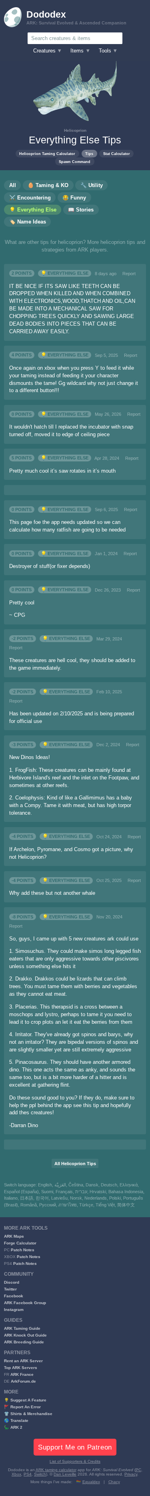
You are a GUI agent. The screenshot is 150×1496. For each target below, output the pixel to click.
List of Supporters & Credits (75, 1461)
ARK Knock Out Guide (25, 1335)
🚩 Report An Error (22, 1407)
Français (64, 1191)
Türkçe (86, 1204)
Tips (89, 153)
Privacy (130, 1474)
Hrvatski (98, 1191)
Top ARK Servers (20, 1367)
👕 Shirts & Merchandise (28, 1413)
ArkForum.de (23, 1381)
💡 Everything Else (64, 273)
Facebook (13, 1296)
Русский (47, 1204)
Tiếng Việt (105, 1204)
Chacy (114, 1482)
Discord (11, 1282)
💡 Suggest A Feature (25, 1400)
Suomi (47, 1191)
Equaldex (91, 1482)
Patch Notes (22, 1250)
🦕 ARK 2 (13, 1427)
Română (28, 1204)
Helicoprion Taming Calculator (47, 153)
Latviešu (59, 1198)
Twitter (10, 1289)
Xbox (16, 1474)
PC (138, 1470)
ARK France (22, 1374)
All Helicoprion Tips (75, 1163)
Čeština (75, 1184)
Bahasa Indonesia (125, 1191)
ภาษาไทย (67, 1204)
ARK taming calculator (56, 1470)
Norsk (76, 1198)
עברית (81, 1191)
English (45, 1184)
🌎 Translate (16, 1420)
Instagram (14, 1309)
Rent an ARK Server (23, 1361)
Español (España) (21, 1191)
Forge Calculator (20, 1243)
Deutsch (109, 1184)
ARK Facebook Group (25, 1303)
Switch (40, 1474)
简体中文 (126, 1204)
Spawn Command (74, 161)
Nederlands (95, 1198)
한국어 (42, 1198)
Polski (115, 1198)
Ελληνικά (129, 1184)
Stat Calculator (116, 153)
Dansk (92, 1184)
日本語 (26, 1198)
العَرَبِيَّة (60, 1184)
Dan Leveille (65, 1474)
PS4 (28, 1474)
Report (129, 273)
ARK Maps (14, 1236)
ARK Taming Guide (22, 1328)
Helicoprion (75, 130)
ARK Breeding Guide (24, 1342)
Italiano (11, 1198)
